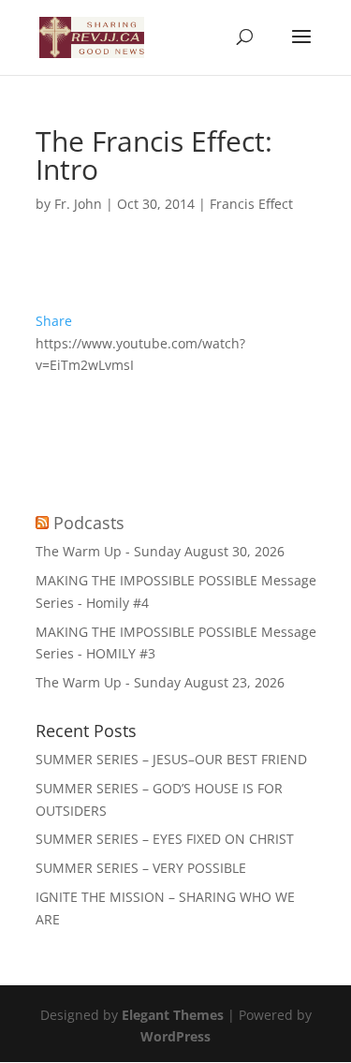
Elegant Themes (173, 1015)
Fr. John (78, 204)
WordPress (175, 1036)
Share (54, 321)
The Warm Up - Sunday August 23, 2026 (160, 682)
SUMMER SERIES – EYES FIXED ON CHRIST (165, 839)
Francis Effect (251, 204)
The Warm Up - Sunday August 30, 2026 (160, 551)
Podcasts (88, 522)
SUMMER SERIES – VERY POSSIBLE (141, 868)
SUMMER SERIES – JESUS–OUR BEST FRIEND (171, 759)
